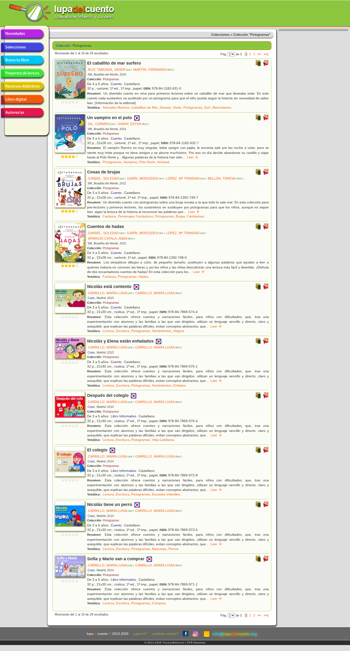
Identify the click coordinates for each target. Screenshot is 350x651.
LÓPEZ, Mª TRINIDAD (186, 178)
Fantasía (109, 216)
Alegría (178, 331)
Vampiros (130, 162)
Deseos (165, 107)
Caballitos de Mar (144, 107)
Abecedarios (221, 107)
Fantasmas (195, 216)
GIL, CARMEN (102, 124)
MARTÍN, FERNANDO (153, 69)
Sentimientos (161, 331)
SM (90, 74)
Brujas (180, 216)
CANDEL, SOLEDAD (106, 178)
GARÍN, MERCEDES (146, 178)
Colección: (62, 45)
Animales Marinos (116, 107)
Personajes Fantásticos (135, 216)
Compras (159, 603)
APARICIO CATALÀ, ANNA (111, 238)
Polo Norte (147, 162)
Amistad (163, 162)
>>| (266, 54)
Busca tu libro (22, 60)
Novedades (22, 34)
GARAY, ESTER (133, 124)
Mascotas (159, 549)
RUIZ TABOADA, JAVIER (110, 69)
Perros (173, 549)
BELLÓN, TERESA (225, 178)
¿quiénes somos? (164, 634)
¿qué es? (140, 634)
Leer (193, 157)
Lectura (108, 331)
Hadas (143, 276)
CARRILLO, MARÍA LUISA (111, 293)
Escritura (122, 331)
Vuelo (177, 107)
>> (259, 54)
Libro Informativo (123, 416)
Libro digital (22, 99)
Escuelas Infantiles (166, 494)
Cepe (91, 298)
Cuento (116, 84)
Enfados (179, 385)
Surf (207, 107)
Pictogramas (111, 79)
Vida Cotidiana (163, 440)
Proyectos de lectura (22, 73)
